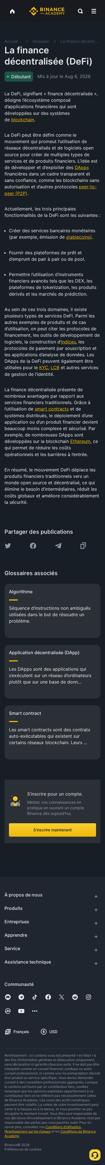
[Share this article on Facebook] (33, 545)
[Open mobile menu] (94, 11)
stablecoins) (79, 237)
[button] (93, 11)
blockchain (22, 119)
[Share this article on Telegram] (58, 545)
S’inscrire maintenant (52, 829)
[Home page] (47, 11)
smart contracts (52, 409)
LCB (55, 367)
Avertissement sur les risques (27, 1131)
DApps (82, 167)
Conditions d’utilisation (63, 1127)
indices (68, 342)
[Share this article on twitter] (7, 545)
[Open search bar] (79, 11)
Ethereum (80, 441)
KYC (43, 367)
